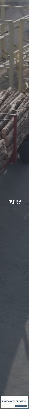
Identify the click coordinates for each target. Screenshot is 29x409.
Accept (18, 405)
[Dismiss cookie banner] (26, 397)
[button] (26, 3)
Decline (24, 405)
